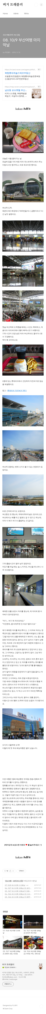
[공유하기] (10, 871)
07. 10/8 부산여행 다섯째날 (15, 885)
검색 (36, 5)
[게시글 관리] (13, 871)
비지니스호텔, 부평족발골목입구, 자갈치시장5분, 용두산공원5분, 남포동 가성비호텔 (16, 94)
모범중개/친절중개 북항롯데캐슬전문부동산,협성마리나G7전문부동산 (22, 77)
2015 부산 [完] (18, 881)
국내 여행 (8, 881)
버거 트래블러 (13, 4)
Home (5, 13)
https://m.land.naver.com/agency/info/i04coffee (20, 70)
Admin (16, 13)
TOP (41, 1006)
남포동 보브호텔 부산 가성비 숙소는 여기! (15, 90)
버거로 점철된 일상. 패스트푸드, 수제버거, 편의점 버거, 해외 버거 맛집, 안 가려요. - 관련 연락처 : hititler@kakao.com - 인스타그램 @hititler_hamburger (18, 976)
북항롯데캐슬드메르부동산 (17, 73)
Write (26, 13)
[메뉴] (41, 4)
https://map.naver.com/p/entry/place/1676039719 (21, 87)
